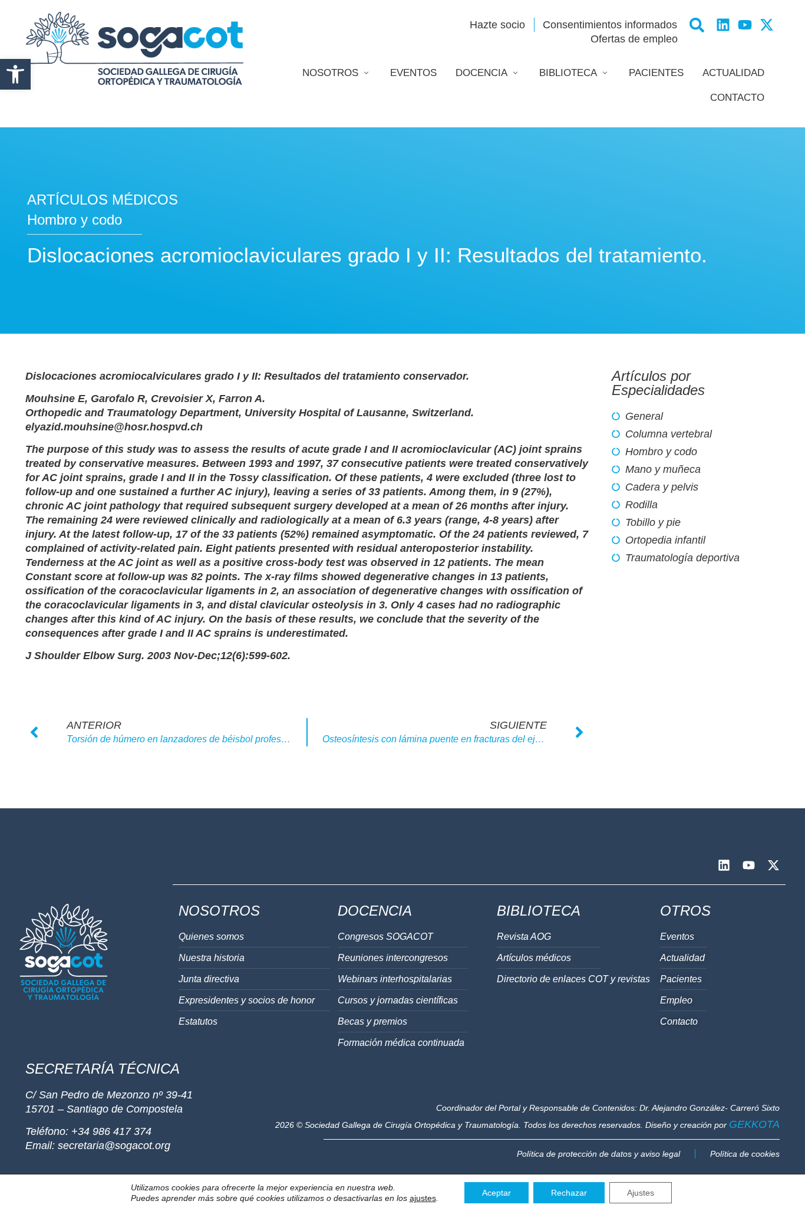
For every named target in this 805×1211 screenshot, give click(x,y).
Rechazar (569, 1192)
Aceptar (496, 1192)
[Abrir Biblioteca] (605, 73)
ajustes (423, 1198)
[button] (15, 74)
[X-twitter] (767, 25)
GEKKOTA (754, 1124)
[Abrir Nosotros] (366, 73)
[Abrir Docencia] (515, 73)
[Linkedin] (723, 25)
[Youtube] (745, 25)
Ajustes (640, 1192)
